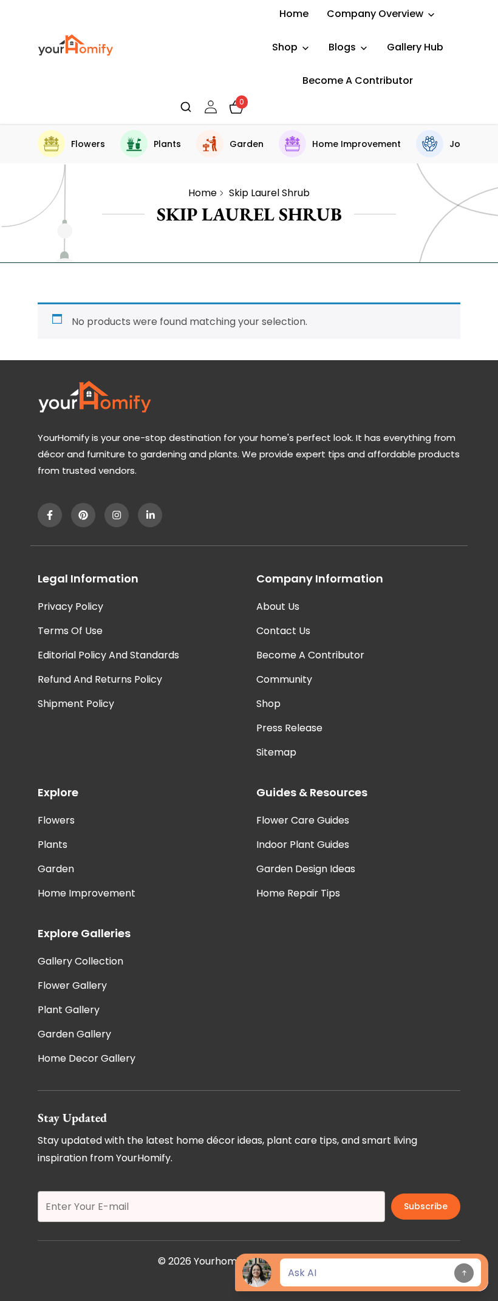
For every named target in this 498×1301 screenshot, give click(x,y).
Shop (285, 47)
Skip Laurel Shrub (269, 193)
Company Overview (375, 14)
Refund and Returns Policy (100, 679)
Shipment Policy (76, 704)
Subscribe (426, 1206)
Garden (247, 144)
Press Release (289, 728)
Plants (167, 144)
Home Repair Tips (298, 893)
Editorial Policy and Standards (108, 655)
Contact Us (283, 631)
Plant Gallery (69, 1010)
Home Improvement (356, 144)
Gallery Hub (415, 47)
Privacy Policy (70, 606)
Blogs (342, 47)
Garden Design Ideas (305, 869)
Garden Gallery (74, 1034)
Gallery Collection (80, 961)
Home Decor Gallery (86, 1058)
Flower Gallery (72, 985)
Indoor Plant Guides (302, 845)
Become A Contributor (357, 80)
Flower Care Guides (302, 820)
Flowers (88, 144)
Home (294, 14)
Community (284, 679)
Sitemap (276, 752)
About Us (277, 606)
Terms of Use (70, 631)
